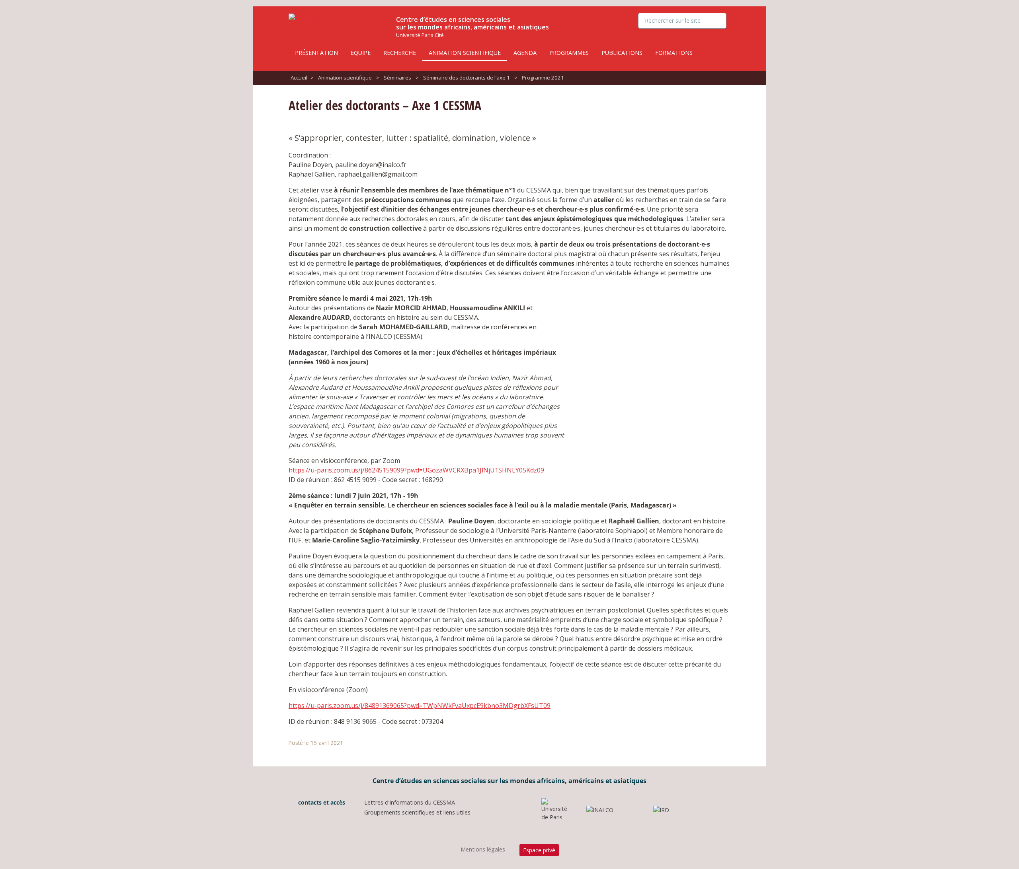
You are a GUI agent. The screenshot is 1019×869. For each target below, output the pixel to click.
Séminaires (397, 77)
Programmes (569, 52)
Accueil (299, 77)
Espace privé (539, 850)
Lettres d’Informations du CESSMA (409, 802)
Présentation (316, 52)
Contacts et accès (321, 802)
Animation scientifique (465, 52)
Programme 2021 (543, 77)
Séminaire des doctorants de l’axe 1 (466, 77)
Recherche (399, 52)
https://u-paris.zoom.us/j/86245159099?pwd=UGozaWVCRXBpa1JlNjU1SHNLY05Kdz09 (416, 470)
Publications (621, 52)
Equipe (361, 52)
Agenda (525, 52)
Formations (674, 52)
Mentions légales (483, 849)
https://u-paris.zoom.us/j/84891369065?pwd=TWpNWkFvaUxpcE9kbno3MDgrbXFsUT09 (419, 705)
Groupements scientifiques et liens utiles (417, 812)
